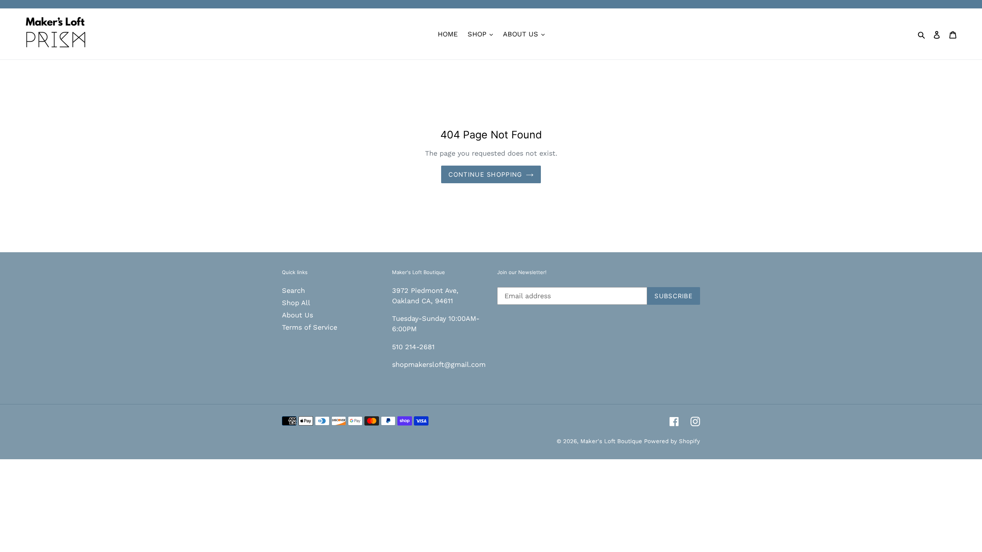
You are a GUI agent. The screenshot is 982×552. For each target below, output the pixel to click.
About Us (297, 315)
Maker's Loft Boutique (612, 441)
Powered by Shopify (672, 441)
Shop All (296, 303)
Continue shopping (485, 174)
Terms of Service (309, 327)
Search (293, 290)
